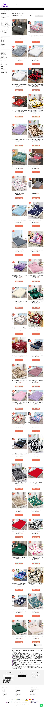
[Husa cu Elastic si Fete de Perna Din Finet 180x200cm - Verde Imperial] (36, 500)
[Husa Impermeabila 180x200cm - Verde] (19, 548)
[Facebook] (19, 676)
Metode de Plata (18, 690)
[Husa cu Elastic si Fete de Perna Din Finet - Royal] (19, 371)
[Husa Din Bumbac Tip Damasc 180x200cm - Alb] (19, 75)
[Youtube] (21, 676)
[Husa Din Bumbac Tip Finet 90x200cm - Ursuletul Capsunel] (36, 548)
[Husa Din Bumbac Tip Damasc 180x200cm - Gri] (19, 51)
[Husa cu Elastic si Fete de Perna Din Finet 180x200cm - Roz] (36, 266)
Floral (3, 52)
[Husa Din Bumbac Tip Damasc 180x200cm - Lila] (36, 395)
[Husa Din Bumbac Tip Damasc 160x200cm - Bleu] (19, 210)
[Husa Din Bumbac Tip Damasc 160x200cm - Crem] (19, 292)
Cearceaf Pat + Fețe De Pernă (5, 25)
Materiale (3, 690)
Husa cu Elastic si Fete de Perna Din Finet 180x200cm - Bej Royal (19, 509)
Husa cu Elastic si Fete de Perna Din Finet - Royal (19, 381)
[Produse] (2, 9)
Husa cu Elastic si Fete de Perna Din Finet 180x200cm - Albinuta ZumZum (35, 111)
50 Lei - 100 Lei (4, 69)
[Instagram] (25, 676)
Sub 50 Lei (3, 68)
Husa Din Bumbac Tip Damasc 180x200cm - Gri (19, 59)
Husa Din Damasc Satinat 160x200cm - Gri (35, 192)
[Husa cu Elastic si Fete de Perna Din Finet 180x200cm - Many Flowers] (19, 183)
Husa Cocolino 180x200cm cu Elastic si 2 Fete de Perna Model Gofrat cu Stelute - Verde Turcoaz (19, 166)
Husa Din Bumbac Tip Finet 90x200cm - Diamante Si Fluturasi (36, 302)
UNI (2, 53)
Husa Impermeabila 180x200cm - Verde (19, 557)
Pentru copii (4, 57)
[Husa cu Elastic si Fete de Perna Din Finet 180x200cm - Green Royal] (36, 601)
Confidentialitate (4, 694)
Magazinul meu (5, 687)
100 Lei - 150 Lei (4, 71)
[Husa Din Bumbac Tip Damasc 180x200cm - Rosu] (19, 524)
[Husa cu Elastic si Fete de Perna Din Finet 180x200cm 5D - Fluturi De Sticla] (36, 418)
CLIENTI (17, 687)
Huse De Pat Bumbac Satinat (5, 22)
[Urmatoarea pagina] (41, 645)
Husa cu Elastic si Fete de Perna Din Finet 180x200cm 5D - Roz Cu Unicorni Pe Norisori (35, 36)
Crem (2, 42)
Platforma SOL (18, 694)
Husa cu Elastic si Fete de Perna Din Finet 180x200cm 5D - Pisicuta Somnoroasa (19, 454)
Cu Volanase (4, 64)
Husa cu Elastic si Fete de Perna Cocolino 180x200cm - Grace (35, 454)
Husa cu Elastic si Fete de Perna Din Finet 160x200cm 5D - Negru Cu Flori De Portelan (35, 584)
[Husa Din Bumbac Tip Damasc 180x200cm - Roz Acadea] (19, 395)
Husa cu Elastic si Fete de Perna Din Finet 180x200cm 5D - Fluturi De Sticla (35, 425)
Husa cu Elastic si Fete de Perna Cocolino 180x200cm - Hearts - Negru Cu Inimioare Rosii (35, 85)
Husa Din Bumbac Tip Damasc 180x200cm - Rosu (19, 532)
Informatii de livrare (19, 691)
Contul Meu (17, 689)
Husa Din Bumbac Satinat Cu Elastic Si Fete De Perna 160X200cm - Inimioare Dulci (19, 425)
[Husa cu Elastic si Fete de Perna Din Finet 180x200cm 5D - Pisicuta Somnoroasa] (19, 443)
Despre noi (3, 689)
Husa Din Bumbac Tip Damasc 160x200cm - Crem (19, 302)
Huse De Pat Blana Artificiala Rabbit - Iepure (5, 17)
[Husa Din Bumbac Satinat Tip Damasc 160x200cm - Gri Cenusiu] (19, 239)
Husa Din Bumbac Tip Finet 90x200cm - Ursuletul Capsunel (36, 558)
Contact (3, 695)
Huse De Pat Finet (3, 21)
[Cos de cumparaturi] (42, 9)
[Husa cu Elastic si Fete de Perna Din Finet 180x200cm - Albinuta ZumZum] (36, 101)
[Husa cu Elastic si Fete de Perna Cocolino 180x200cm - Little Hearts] (19, 101)
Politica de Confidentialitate (6, 682)
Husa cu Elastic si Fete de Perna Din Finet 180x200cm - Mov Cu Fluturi (19, 276)
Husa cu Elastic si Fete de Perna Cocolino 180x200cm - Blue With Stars (35, 220)
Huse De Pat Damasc (4, 23)
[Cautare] (42, 5)
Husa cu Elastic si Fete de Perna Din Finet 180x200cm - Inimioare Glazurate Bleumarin (19, 610)
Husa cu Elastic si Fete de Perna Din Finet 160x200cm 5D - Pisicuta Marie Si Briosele (35, 250)
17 (40, 645)
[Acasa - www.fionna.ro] (6, 5)
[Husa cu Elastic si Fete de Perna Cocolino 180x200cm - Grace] (36, 443)
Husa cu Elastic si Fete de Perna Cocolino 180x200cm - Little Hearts (19, 111)
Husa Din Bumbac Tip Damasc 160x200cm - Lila (19, 140)
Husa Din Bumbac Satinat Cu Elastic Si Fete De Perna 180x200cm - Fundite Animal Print (19, 328)
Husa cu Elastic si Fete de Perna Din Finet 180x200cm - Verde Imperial (35, 509)
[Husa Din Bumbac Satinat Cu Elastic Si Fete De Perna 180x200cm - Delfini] (19, 575)
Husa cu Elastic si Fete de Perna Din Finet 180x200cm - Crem (35, 637)
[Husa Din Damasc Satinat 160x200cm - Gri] (36, 183)
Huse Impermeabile (4, 32)
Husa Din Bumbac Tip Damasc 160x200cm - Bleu (19, 220)
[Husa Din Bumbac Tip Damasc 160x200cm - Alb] (36, 51)
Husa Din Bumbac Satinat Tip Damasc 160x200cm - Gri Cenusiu (19, 250)
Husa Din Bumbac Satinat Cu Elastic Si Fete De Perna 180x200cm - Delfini (19, 584)
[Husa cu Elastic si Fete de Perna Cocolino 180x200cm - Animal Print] (36, 129)
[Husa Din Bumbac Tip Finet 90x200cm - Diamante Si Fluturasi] (36, 292)
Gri (2, 40)
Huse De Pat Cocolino (4, 29)
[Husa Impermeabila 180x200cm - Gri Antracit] (19, 27)
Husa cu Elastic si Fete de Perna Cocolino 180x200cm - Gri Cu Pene (19, 483)
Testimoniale (4, 691)
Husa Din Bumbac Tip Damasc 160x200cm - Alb (35, 59)
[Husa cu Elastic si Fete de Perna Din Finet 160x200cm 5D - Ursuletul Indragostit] (36, 319)
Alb (2, 39)
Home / (3, 10)
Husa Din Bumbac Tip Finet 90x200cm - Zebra (36, 532)
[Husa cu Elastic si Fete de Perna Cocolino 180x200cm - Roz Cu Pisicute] (36, 157)
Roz (2, 41)
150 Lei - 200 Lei (4, 72)
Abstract (3, 54)
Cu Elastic (3, 62)
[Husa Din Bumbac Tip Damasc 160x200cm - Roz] (36, 371)
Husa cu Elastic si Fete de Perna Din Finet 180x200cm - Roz (35, 276)
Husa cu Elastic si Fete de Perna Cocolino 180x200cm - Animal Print (35, 140)
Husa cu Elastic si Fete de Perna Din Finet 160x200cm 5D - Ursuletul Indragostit (35, 328)
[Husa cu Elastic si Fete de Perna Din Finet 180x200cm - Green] (19, 627)
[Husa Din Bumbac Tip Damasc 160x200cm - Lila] (19, 129)
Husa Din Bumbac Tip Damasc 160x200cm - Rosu (35, 483)
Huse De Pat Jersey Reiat (5, 24)
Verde (3, 44)
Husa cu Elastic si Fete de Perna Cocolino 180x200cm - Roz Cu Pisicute (35, 166)
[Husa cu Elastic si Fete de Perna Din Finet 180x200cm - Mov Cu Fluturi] (19, 266)
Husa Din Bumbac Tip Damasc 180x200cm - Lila (35, 403)
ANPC (17, 695)
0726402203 (36, 675)
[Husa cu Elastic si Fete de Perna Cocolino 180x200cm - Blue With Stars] (36, 210)
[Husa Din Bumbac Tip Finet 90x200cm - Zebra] (36, 524)
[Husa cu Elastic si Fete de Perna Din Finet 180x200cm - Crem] (36, 627)
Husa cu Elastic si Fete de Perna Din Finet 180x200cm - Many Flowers (19, 193)
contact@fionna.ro (36, 676)
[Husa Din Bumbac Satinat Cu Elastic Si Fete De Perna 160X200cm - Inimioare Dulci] (19, 418)
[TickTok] (23, 676)
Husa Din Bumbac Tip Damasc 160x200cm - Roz (35, 381)
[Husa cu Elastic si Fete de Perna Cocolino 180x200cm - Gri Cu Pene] (19, 472)
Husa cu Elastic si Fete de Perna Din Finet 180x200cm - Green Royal (35, 610)
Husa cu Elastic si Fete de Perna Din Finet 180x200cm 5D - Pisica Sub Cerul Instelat (35, 355)
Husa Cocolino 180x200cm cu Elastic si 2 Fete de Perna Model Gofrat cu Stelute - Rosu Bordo (19, 355)
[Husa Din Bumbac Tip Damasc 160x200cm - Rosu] (36, 472)
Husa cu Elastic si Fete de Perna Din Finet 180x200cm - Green (19, 637)
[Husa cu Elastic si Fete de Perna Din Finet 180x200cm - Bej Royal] (19, 500)
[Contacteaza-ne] (39, 9)
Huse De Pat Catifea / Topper (5, 26)
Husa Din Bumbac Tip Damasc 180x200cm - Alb (19, 85)
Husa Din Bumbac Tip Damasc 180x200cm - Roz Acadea (19, 403)
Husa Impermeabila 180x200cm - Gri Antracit (19, 36)
